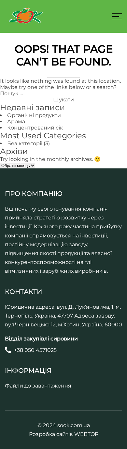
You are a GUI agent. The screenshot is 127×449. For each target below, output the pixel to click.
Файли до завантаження (38, 386)
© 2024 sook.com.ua (63, 425)
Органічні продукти (34, 115)
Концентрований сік (35, 128)
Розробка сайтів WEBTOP (63, 434)
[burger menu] (117, 16)
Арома (16, 121)
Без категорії (24, 143)
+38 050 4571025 (35, 350)
